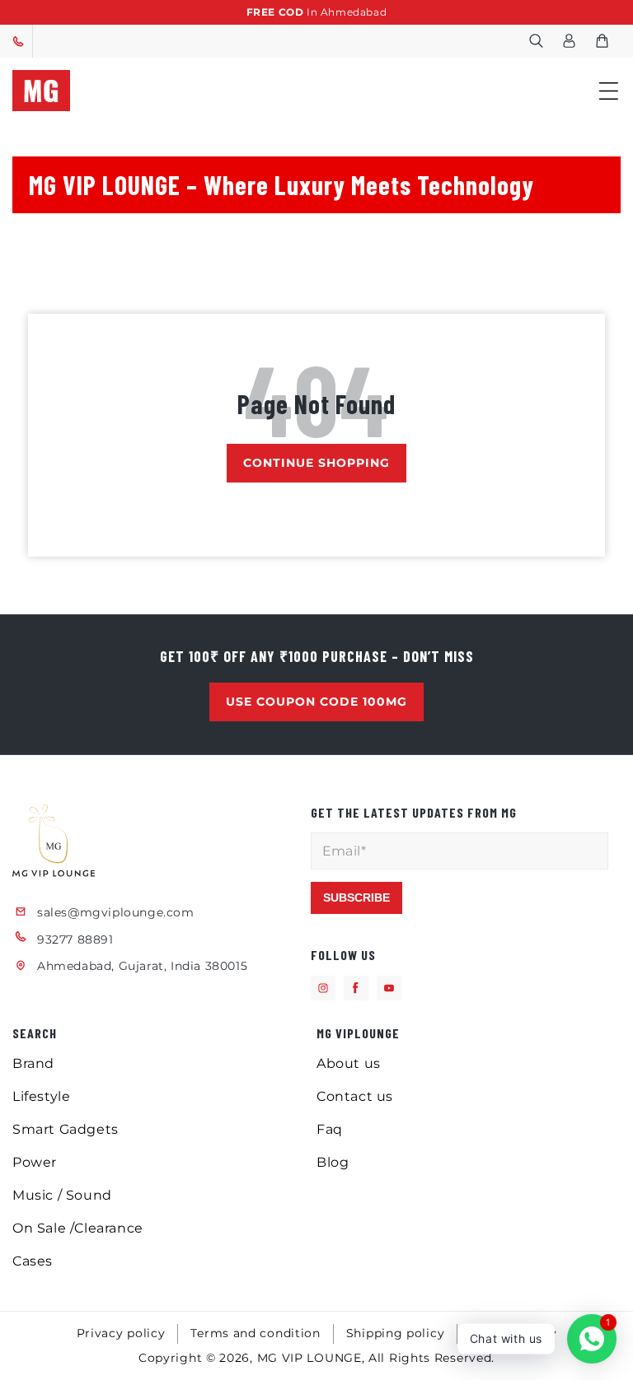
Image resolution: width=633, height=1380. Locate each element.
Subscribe (356, 897)
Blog (332, 1162)
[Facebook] (356, 988)
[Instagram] (323, 988)
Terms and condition (255, 1333)
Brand (33, 1063)
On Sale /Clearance (77, 1228)
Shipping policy (395, 1333)
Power (34, 1162)
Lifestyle (41, 1096)
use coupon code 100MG (316, 701)
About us (348, 1063)
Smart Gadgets (65, 1129)
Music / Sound (62, 1195)
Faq (329, 1129)
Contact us (354, 1096)
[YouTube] (389, 988)
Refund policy (513, 1333)
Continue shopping (316, 462)
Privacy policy (121, 1333)
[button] (535, 41)
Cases (32, 1261)
